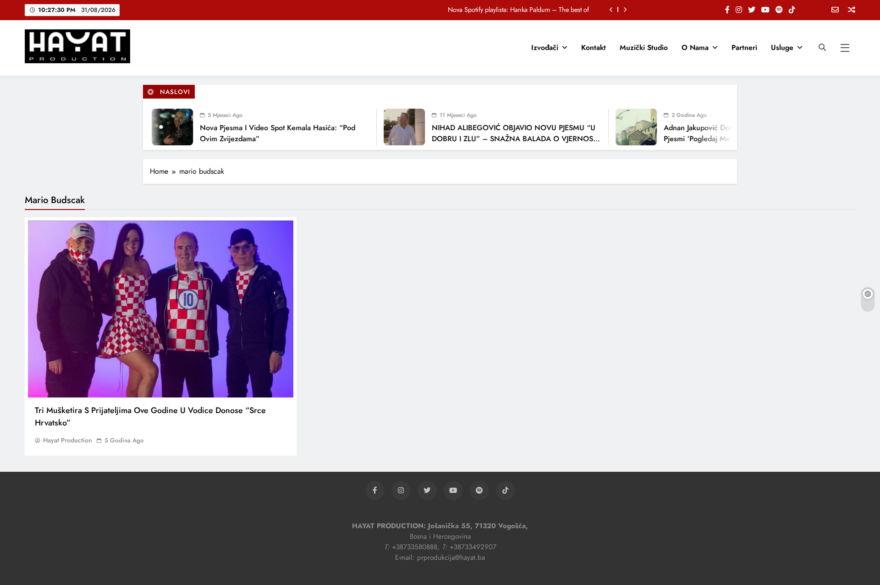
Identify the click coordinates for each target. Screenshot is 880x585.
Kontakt (593, 47)
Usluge (782, 47)
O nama (695, 47)
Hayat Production (67, 440)
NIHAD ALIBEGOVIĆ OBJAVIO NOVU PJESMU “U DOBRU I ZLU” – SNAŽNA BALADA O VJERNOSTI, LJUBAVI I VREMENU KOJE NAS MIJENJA (507, 138)
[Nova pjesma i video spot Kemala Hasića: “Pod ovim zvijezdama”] (163, 127)
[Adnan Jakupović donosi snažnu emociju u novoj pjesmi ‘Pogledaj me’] (627, 127)
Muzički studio (644, 47)
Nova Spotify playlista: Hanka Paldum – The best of (518, 9)
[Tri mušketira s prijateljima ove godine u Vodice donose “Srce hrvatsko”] (160, 309)
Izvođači (544, 47)
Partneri (744, 47)
